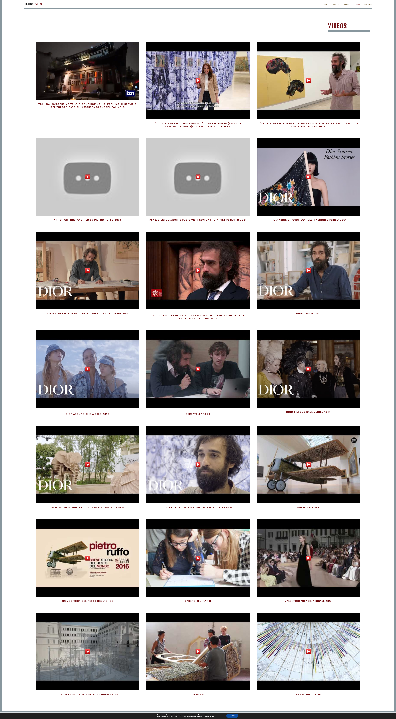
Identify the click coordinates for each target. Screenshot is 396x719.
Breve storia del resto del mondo (87, 600)
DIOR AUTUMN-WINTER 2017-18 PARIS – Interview (198, 507)
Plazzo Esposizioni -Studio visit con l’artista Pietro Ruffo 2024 (198, 219)
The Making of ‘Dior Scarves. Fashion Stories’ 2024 (308, 219)
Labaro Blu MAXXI (198, 600)
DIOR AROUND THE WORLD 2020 (88, 413)
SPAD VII (198, 694)
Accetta (232, 716)
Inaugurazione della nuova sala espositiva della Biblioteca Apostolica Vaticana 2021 (198, 317)
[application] (87, 71)
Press (346, 4)
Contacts (368, 4)
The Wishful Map (308, 694)
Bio (325, 4)
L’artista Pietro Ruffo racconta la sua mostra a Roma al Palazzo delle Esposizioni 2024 (308, 125)
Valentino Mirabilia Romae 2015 (308, 600)
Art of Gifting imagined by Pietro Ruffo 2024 (87, 219)
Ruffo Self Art (308, 507)
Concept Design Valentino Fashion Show (87, 694)
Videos (357, 4)
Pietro (33, 3)
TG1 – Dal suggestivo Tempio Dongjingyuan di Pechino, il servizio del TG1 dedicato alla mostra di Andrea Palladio (87, 106)
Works (336, 4)
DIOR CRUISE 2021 (308, 313)
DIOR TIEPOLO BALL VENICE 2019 (308, 411)
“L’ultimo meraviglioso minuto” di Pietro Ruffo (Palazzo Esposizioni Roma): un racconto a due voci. (198, 125)
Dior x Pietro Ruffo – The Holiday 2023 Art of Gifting (87, 313)
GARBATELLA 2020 (198, 413)
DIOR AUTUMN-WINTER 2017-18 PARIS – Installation (87, 507)
